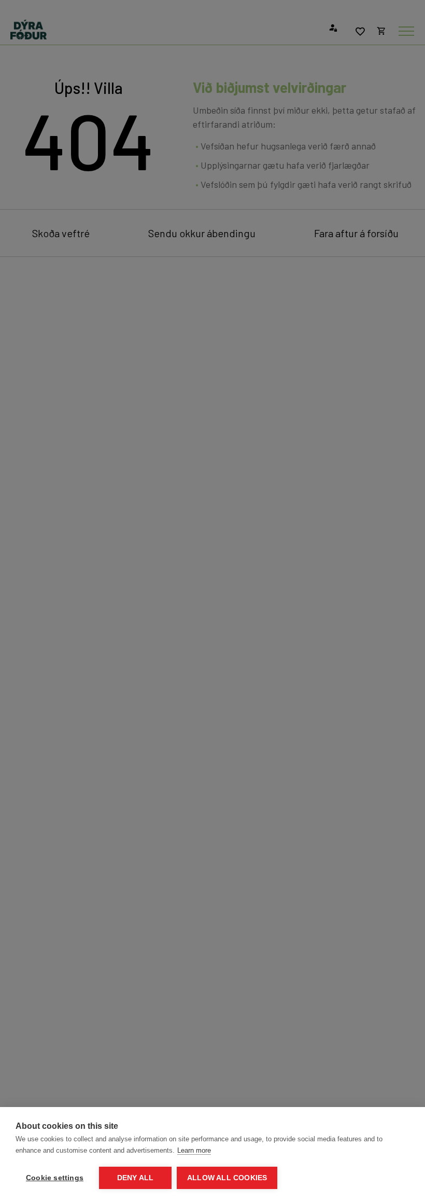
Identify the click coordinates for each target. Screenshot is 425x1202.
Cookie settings (54, 1178)
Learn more (194, 1150)
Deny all (135, 1178)
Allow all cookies (227, 1178)
